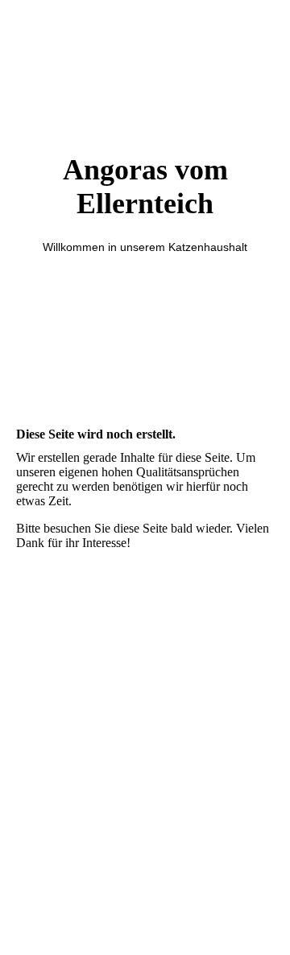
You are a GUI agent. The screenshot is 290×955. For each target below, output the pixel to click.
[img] (145, 338)
